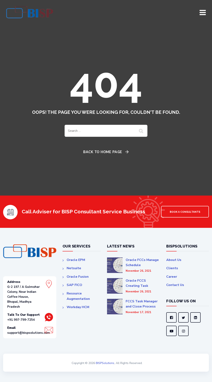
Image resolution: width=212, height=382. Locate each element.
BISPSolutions (105, 363)
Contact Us (175, 285)
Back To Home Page (102, 152)
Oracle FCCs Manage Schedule (142, 263)
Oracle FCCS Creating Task (137, 283)
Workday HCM (78, 307)
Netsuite (74, 268)
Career (171, 276)
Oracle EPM (76, 260)
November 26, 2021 (138, 271)
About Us (173, 260)
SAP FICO (74, 285)
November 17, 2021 (138, 312)
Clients (172, 268)
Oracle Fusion (78, 276)
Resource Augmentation (78, 296)
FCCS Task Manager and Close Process (142, 304)
